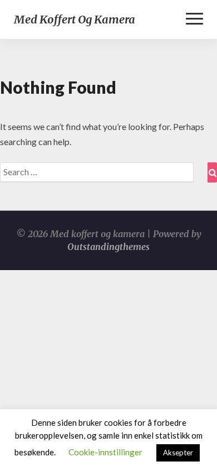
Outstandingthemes (108, 246)
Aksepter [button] (178, 452)
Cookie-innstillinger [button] (105, 452)
